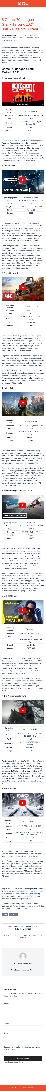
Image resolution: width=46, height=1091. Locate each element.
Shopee (23, 908)
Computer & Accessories (13, 38)
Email (6, 1033)
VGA (31, 896)
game (5, 915)
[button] (3, 4)
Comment (8, 1003)
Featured (6, 40)
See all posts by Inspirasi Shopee (23, 970)
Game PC (13, 915)
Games (14, 40)
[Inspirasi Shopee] (23, 3)
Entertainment (32, 38)
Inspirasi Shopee (12, 35)
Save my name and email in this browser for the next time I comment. (22, 1048)
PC (14, 906)
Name (7, 1023)
